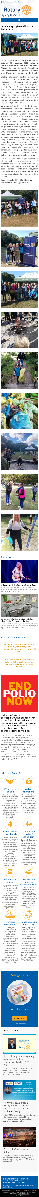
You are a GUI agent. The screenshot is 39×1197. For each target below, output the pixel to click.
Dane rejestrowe (10, 1179)
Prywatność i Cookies (12, 1181)
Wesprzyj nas (19, 1018)
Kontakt (24, 1179)
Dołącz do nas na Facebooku (13, 2)
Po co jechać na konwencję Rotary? (16, 1150)
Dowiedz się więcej (19, 1023)
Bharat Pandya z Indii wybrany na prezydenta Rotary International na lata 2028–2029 (18, 1060)
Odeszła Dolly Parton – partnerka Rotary (19, 585)
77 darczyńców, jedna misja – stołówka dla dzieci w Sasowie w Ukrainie (18, 620)
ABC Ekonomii (19, 1009)
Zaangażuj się (9, 1182)
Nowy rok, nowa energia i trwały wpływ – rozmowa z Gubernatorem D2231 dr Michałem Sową (17, 1107)
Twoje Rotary (23, 1182)
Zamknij (21, 1195)
